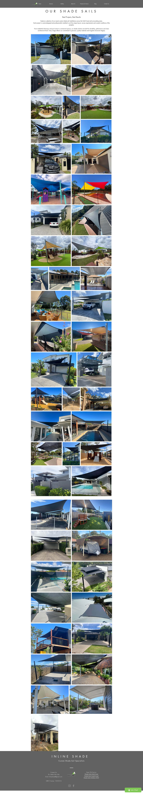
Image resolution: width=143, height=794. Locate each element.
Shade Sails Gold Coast (91, 774)
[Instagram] (69, 785)
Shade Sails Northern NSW (91, 778)
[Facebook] (73, 785)
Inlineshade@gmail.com (55, 777)
